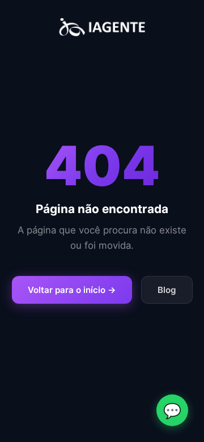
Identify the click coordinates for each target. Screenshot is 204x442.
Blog (167, 289)
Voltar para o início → (72, 289)
